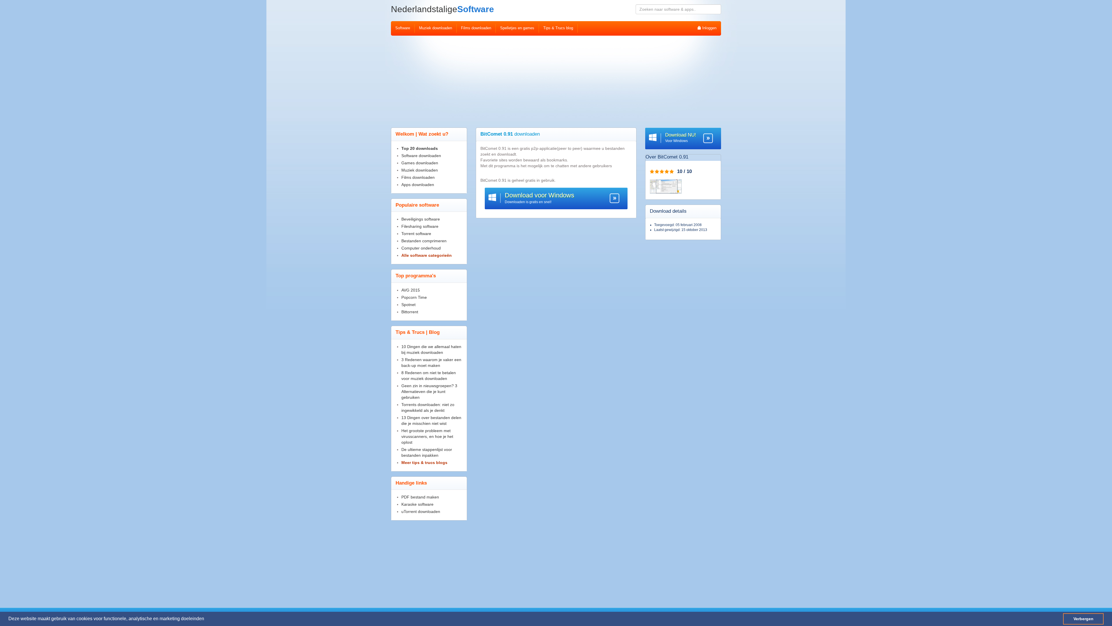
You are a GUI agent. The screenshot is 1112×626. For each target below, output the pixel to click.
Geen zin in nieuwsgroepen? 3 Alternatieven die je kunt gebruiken (429, 391)
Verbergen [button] (1083, 618)
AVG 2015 (410, 290)
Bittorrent (409, 312)
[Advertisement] (556, 79)
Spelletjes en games (517, 28)
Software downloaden (421, 155)
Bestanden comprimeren (424, 241)
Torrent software (416, 233)
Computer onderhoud (421, 248)
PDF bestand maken (420, 497)
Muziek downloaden (435, 28)
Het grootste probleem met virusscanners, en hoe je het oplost (427, 436)
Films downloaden (476, 28)
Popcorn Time (414, 297)
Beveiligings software (420, 219)
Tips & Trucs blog (558, 28)
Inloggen (708, 28)
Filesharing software (419, 226)
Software (442, 9)
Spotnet (408, 304)
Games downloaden (419, 163)
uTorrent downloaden (420, 511)
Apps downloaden (417, 184)
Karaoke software (417, 504)
